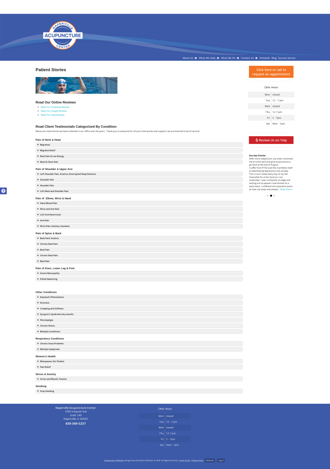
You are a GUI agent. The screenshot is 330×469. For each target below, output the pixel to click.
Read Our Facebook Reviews (55, 107)
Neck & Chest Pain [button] (49, 162)
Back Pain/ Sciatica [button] (49, 238)
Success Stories (286, 57)
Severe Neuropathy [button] (49, 273)
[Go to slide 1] (267, 196)
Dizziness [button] (44, 302)
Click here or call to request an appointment (271, 71)
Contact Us (247, 57)
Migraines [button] (45, 144)
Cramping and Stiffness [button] (51, 308)
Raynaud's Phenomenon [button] (52, 297)
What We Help (207, 57)
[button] (3, 191)
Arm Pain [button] (44, 220)
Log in (221, 460)
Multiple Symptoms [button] (50, 349)
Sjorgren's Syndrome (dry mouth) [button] (56, 314)
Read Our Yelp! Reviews (52, 114)
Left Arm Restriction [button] (50, 214)
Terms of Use (184, 460)
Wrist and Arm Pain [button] (49, 209)
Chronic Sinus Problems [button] (52, 343)
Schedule (264, 57)
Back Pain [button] (45, 249)
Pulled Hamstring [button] (48, 279)
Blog (274, 57)
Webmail (210, 460)
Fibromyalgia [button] (46, 320)
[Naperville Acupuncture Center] (165, 27)
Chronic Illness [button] (47, 325)
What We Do (228, 57)
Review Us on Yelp (272, 140)
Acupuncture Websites (114, 460)
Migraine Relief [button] (47, 150)
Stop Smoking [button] (47, 391)
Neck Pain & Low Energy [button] (52, 156)
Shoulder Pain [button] (47, 179)
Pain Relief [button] (45, 367)
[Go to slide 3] (274, 196)
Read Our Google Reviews (54, 110)
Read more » (286, 189)
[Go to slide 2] (271, 196)
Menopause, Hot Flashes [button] (52, 361)
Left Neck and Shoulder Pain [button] (54, 191)
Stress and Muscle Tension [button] (53, 379)
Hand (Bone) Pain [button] (48, 203)
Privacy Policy (197, 460)
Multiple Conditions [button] (50, 331)
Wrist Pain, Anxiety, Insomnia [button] (54, 226)
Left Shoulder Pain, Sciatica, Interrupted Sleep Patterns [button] (68, 174)
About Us (188, 57)
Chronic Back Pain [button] (49, 244)
